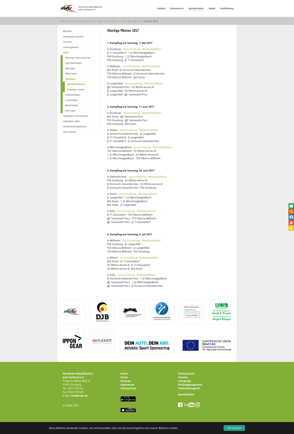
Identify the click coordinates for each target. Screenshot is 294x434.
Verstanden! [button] (234, 428)
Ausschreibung (131, 49)
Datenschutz (128, 388)
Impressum (127, 384)
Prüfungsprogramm (190, 384)
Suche (124, 377)
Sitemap (126, 381)
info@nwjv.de (79, 395)
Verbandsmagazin (189, 388)
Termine (183, 377)
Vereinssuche (186, 373)
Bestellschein (186, 394)
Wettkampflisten (151, 49)
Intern (124, 373)
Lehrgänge (184, 381)
